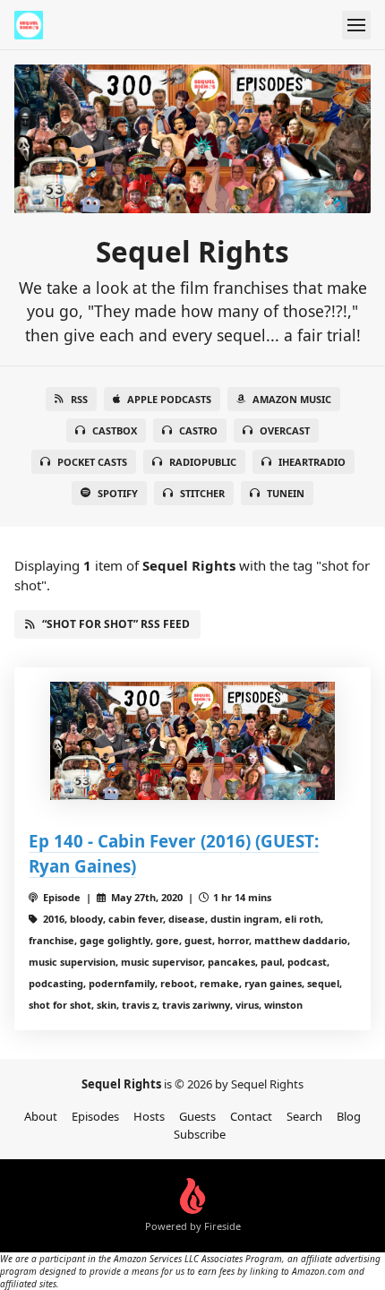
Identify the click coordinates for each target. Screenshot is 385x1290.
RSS (79, 399)
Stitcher (202, 493)
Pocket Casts (92, 462)
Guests (197, 1116)
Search (304, 1116)
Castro (198, 430)
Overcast (285, 430)
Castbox (114, 430)
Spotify (118, 493)
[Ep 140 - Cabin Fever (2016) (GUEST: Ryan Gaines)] (192, 741)
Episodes (95, 1116)
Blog (349, 1116)
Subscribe (200, 1134)
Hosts (149, 1116)
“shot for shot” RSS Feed (116, 624)
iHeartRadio (312, 462)
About (40, 1116)
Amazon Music (291, 399)
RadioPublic (202, 462)
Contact (251, 1116)
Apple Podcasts (169, 399)
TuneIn (285, 493)
